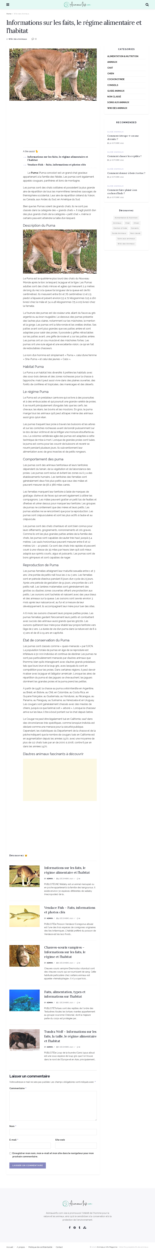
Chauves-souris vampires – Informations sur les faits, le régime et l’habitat (65, 952)
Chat (110, 68)
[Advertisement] (53, 126)
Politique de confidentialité (40, 1247)
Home (8, 14)
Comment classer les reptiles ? (124, 156)
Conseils (112, 85)
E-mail (13, 1139)
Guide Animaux (115, 91)
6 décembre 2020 (65, 1047)
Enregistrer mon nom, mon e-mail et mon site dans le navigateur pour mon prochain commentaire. (53, 1155)
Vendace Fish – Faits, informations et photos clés (56, 164)
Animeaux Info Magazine (107, 1247)
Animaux (112, 62)
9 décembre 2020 (65, 879)
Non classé (114, 96)
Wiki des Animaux (21, 14)
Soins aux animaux (118, 102)
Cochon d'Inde (116, 79)
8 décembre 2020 (65, 963)
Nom (12, 1126)
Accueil (9, 1247)
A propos (21, 1247)
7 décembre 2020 (65, 1003)
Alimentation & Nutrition (122, 56)
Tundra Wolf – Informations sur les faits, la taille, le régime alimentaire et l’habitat (70, 1036)
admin (50, 879)
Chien (110, 73)
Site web (60, 1140)
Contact (59, 1247)
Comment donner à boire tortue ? (126, 173)
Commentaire (18, 1088)
